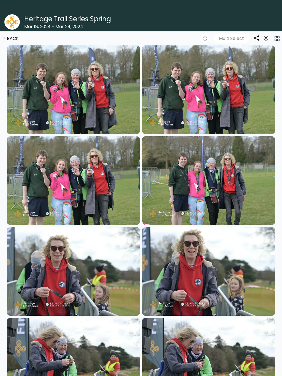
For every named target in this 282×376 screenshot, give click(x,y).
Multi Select (231, 38)
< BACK (11, 38)
